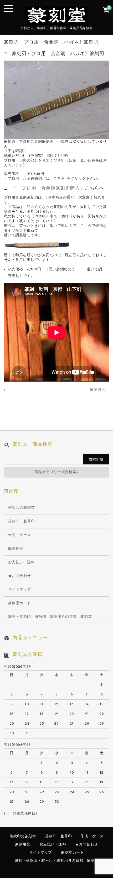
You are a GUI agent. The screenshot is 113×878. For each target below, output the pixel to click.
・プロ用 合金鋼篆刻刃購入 (48, 188)
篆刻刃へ (97, 390)
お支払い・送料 (21, 562)
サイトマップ (19, 590)
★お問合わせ (19, 576)
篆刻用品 (15, 549)
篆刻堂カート (19, 603)
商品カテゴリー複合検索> (56, 472)
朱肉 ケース (19, 535)
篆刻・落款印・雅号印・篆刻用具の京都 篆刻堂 (50, 617)
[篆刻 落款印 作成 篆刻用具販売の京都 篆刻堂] (56, 21)
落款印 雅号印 (21, 521)
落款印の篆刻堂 (21, 508)
